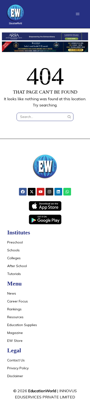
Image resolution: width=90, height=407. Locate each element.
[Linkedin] (58, 192)
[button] (77, 14)
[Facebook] (23, 192)
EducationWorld (42, 390)
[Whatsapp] (67, 192)
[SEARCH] (69, 117)
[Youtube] (40, 192)
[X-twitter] (32, 192)
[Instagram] (49, 192)
